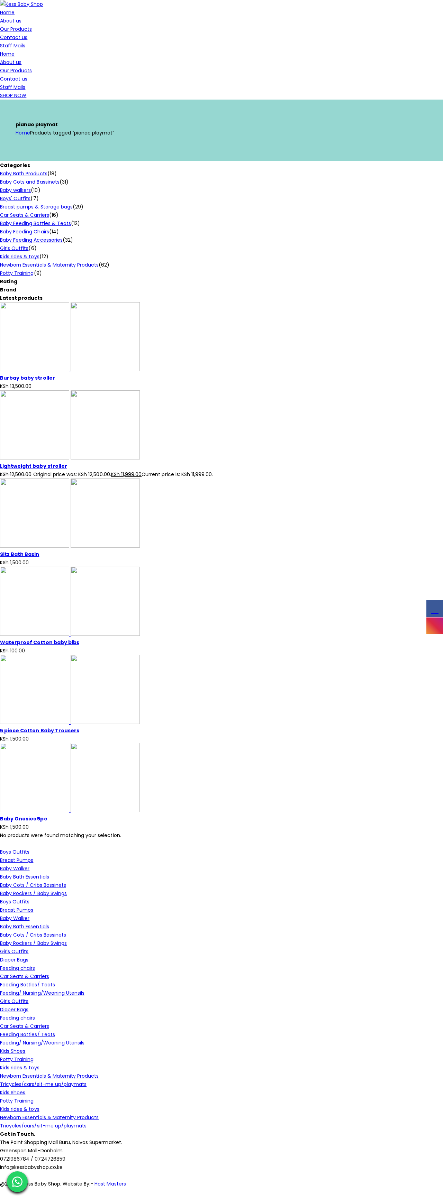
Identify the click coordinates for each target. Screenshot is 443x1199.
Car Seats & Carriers (24, 215)
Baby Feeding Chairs (24, 231)
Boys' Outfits (15, 198)
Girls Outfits (14, 248)
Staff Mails (12, 45)
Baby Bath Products (23, 173)
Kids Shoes (12, 1051)
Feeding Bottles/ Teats (27, 984)
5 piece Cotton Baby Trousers (39, 730)
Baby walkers (15, 190)
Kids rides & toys (19, 256)
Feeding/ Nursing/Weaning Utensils (42, 992)
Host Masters (110, 1183)
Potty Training (17, 273)
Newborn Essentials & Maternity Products (49, 264)
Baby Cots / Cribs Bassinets (33, 885)
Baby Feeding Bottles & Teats (35, 223)
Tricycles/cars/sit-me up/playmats (43, 1084)
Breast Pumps (16, 860)
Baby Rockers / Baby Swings (33, 893)
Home (7, 12)
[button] (17, 1181)
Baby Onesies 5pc (23, 818)
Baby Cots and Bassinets (30, 181)
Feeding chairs (17, 968)
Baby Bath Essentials (24, 876)
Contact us (13, 37)
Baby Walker (14, 868)
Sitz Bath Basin (19, 554)
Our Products (16, 29)
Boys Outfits (14, 851)
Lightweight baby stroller (33, 466)
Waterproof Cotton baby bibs (39, 642)
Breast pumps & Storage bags (36, 206)
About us (10, 20)
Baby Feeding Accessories (31, 239)
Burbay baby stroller (27, 377)
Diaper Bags (14, 959)
